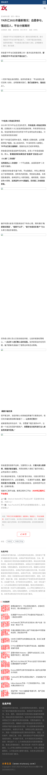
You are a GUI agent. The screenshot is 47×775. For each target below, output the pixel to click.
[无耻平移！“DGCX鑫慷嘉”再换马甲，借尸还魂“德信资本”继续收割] (5, 693)
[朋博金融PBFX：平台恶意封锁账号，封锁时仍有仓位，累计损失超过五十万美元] (5, 608)
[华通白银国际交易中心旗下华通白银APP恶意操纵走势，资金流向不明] (5, 632)
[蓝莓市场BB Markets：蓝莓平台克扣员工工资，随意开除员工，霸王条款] (5, 655)
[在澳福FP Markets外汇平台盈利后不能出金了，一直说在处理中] (5, 617)
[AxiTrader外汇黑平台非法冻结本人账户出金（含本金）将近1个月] (5, 624)
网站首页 (4, 2)
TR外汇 (9, 541)
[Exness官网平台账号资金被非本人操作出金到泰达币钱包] (5, 671)
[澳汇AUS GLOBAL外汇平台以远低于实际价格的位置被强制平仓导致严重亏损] (5, 663)
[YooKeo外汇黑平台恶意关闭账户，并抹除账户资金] (5, 678)
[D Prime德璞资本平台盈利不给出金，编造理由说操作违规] (5, 647)
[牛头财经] (4, 8)
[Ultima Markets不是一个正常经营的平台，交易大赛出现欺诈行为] (5, 685)
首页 (12, 16)
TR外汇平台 (19, 541)
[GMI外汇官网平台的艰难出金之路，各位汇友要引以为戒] (5, 640)
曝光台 (18, 16)
